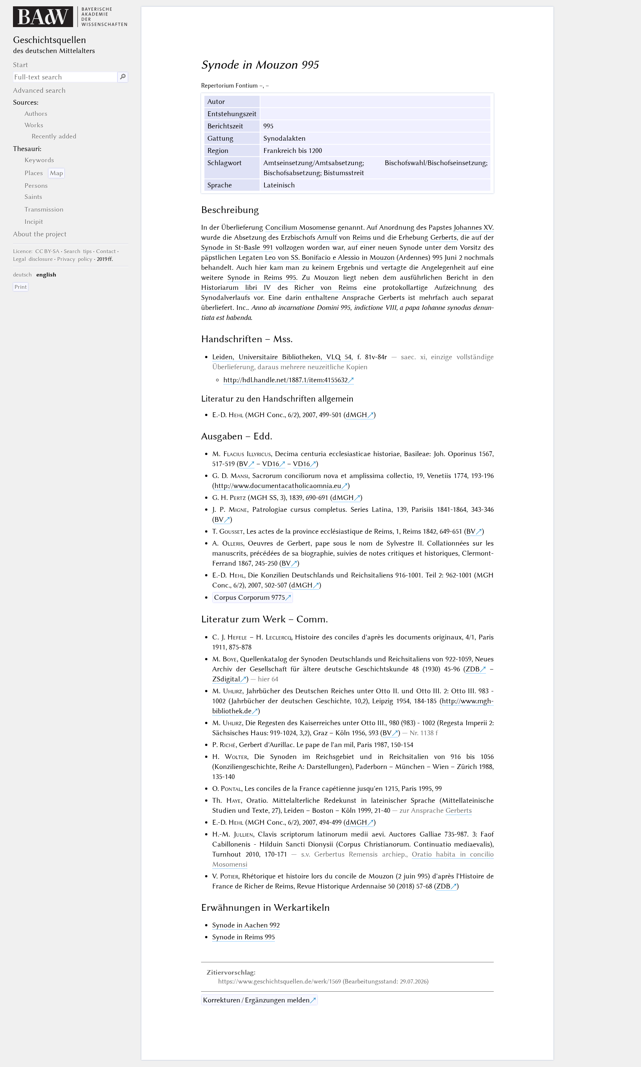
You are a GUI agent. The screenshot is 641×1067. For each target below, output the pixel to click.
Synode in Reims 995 (261, 277)
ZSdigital (226, 679)
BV (243, 463)
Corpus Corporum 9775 (249, 597)
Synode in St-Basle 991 (237, 247)
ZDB (473, 669)
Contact (106, 251)
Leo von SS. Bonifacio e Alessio (312, 257)
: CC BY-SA (36, 251)
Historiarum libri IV (236, 287)
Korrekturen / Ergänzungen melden (256, 1000)
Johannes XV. (474, 227)
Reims (361, 237)
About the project (40, 234)
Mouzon (382, 257)
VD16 (270, 463)
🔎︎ (122, 77)
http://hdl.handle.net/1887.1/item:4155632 (285, 380)
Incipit (33, 221)
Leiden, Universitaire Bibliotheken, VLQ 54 (281, 357)
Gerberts (443, 237)
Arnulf (327, 237)
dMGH (356, 414)
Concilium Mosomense (300, 227)
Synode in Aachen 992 (246, 925)
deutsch (22, 274)
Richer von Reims (325, 287)
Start (20, 64)
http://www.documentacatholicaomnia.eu (277, 485)
